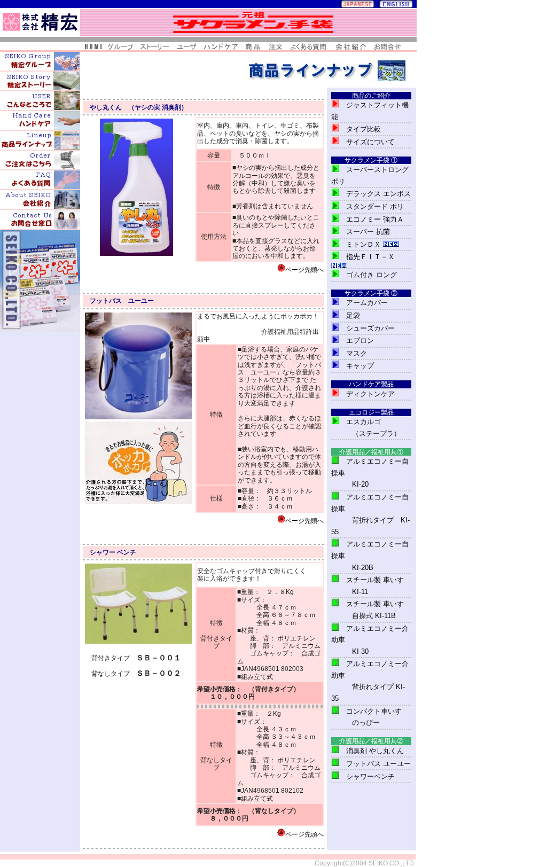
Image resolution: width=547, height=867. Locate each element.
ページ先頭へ (304, 270)
